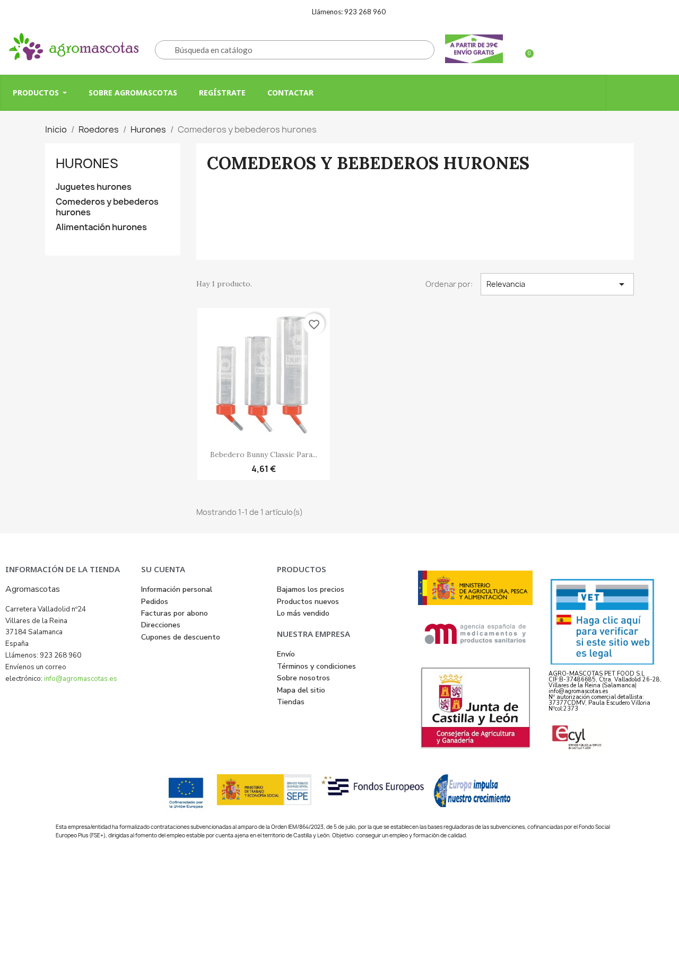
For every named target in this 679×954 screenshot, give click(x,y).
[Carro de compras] (524, 49)
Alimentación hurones (101, 227)
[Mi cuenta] (603, 49)
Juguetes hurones (94, 186)
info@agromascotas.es (80, 679)
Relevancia (557, 284)
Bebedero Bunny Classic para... (263, 454)
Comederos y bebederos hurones (107, 207)
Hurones (87, 163)
